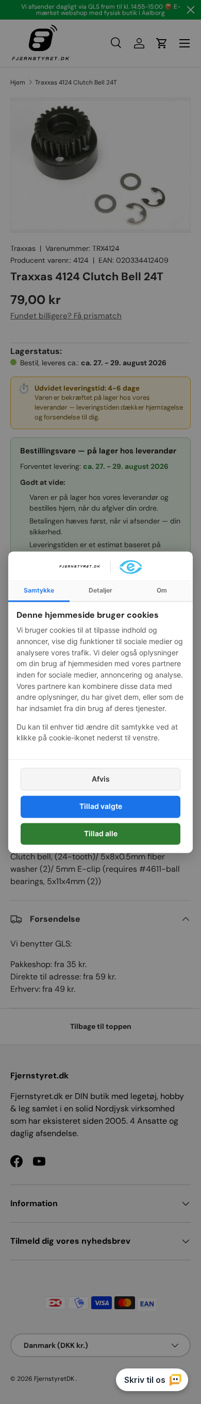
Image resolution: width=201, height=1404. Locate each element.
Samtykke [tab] (39, 590)
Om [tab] (162, 590)
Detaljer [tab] (100, 590)
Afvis (101, 779)
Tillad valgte (100, 806)
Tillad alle (101, 833)
